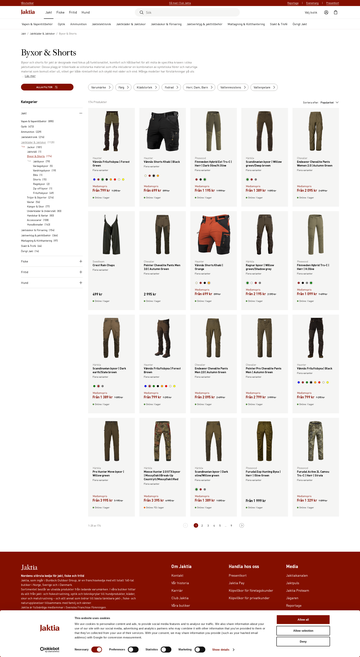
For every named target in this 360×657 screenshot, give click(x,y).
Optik (61, 24)
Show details (220, 649)
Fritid (73, 12)
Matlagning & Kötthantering (246, 24)
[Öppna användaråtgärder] (326, 12)
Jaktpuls (292, 583)
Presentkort (332, 3)
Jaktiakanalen (297, 575)
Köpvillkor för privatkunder (249, 598)
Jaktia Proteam (297, 590)
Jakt (48, 12)
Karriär (177, 590)
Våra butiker (180, 605)
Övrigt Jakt (300, 24)
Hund (86, 12)
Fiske (60, 12)
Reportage (292, 3)
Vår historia (180, 583)
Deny (303, 641)
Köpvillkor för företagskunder (251, 590)
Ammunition (78, 24)
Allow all (303, 619)
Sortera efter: (318, 102)
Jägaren (292, 598)
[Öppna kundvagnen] (335, 12)
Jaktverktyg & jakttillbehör (204, 24)
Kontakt (177, 575)
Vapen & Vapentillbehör (37, 24)
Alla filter (44, 87)
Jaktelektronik (101, 24)
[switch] (133, 649)
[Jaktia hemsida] (28, 12)
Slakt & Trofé (278, 24)
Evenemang (312, 3)
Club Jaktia (180, 598)
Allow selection (303, 630)
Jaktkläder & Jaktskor (131, 24)
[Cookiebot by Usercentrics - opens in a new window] (49, 649)
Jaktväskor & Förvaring (166, 24)
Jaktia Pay (236, 583)
